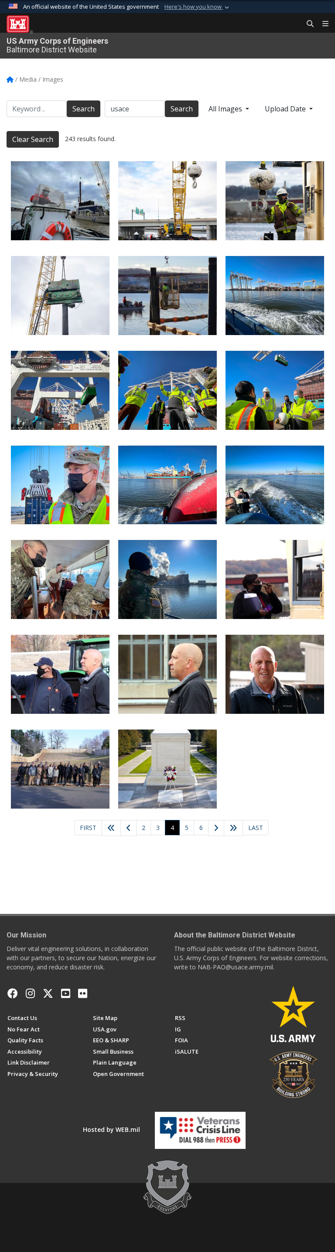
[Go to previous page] (128, 828)
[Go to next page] (216, 828)
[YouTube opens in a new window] (65, 993)
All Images (226, 109)
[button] (197, 7)
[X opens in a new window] (48, 993)
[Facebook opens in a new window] (12, 993)
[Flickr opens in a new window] (82, 993)
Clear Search (32, 139)
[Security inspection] (275, 579)
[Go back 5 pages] (111, 828)
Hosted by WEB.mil (111, 1129)
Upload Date (286, 109)
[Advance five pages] (233, 828)
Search (83, 109)
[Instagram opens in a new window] (30, 993)
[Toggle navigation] (321, 24)
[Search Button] (307, 24)
